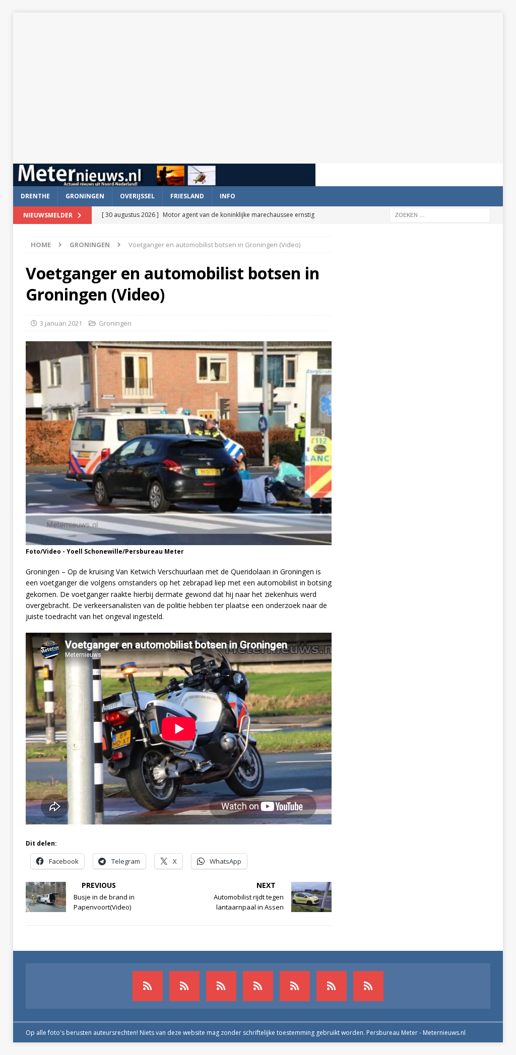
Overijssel (137, 196)
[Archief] (148, 986)
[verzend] (368, 986)
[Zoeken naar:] (440, 214)
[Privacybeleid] (331, 986)
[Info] (295, 986)
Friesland (187, 196)
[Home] (258, 986)
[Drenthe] (184, 986)
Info (227, 196)
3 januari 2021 (61, 323)
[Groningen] (221, 986)
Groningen (85, 196)
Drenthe (35, 196)
